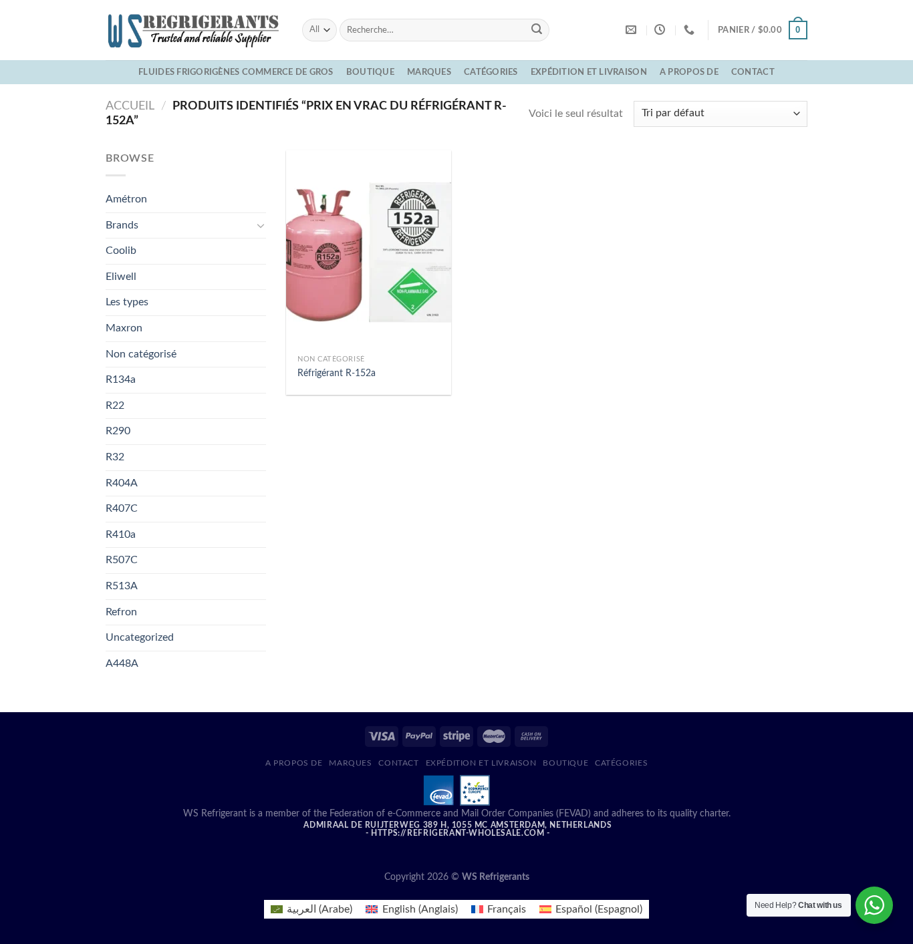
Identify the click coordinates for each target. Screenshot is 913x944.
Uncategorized (140, 637)
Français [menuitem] (506, 909)
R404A (122, 483)
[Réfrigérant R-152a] (368, 249)
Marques (429, 72)
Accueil (130, 106)
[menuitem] (311, 909)
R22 (115, 405)
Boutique (370, 72)
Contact (753, 72)
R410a (121, 534)
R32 (115, 457)
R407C (122, 508)
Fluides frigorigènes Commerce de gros (235, 72)
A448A (122, 663)
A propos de (689, 72)
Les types (127, 302)
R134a (121, 379)
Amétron (126, 199)
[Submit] (536, 30)
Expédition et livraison (589, 72)
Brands (122, 225)
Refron (121, 612)
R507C (122, 560)
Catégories (491, 72)
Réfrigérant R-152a (336, 373)
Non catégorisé (141, 354)
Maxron (124, 328)
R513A (122, 586)
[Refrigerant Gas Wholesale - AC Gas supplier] (194, 29)
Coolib (121, 250)
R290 (118, 431)
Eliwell (121, 276)
